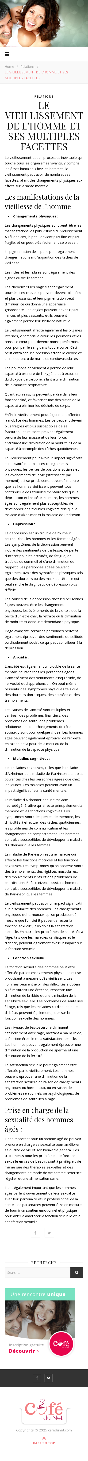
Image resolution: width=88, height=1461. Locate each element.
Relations (27, 66)
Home (9, 66)
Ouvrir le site (43, 18)
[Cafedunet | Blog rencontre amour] (44, 1412)
